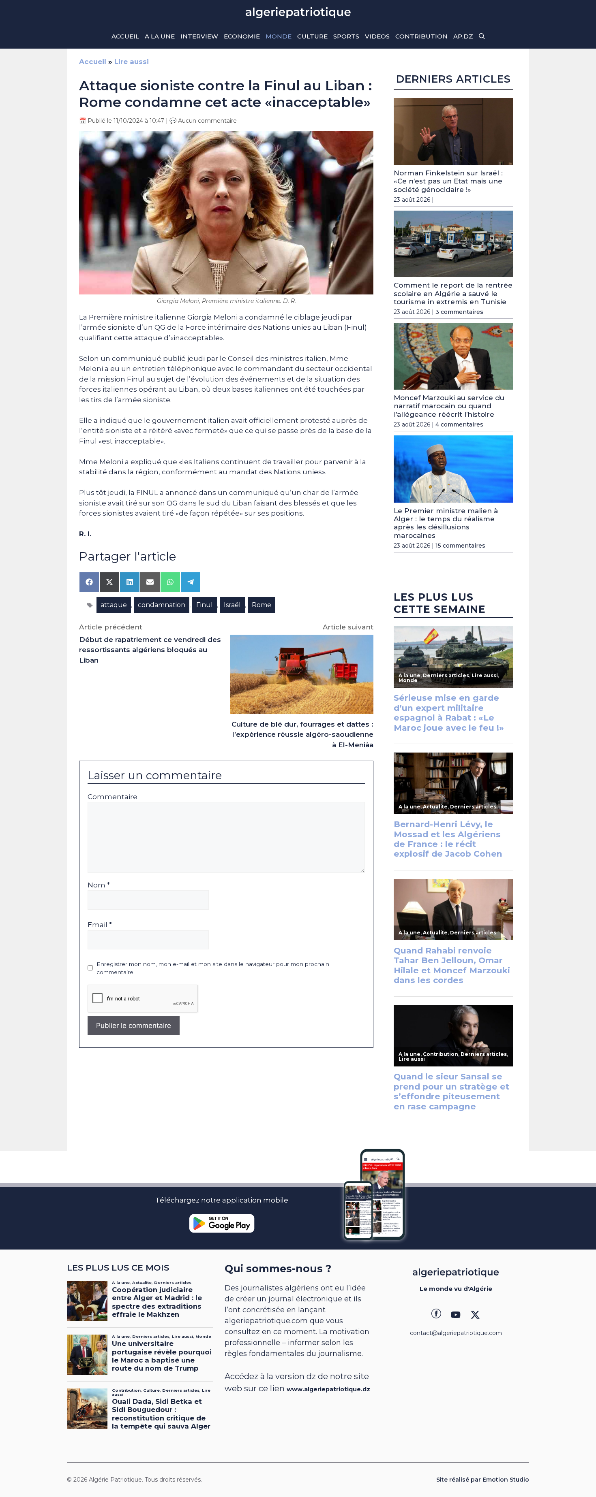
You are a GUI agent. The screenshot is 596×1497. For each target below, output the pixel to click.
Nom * (99, 885)
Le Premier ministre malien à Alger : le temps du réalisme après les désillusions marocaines (446, 523)
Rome (261, 605)
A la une (160, 36)
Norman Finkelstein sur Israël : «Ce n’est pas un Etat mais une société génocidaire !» (448, 181)
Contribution (421, 36)
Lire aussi (131, 62)
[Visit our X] (475, 1314)
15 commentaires (460, 545)
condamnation (161, 605)
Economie (242, 36)
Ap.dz (463, 36)
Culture (312, 36)
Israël (232, 605)
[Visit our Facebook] (436, 1314)
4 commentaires (459, 424)
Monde (279, 36)
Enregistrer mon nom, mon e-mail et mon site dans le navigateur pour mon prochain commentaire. (212, 968)
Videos (377, 36)
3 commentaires (459, 312)
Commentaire (112, 797)
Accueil (125, 36)
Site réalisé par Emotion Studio (482, 1479)
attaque (114, 605)
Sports (346, 36)
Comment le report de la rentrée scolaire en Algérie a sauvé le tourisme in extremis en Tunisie (453, 293)
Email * (100, 925)
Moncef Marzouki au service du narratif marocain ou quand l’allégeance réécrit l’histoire (449, 406)
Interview (199, 36)
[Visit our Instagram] (455, 1314)
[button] (482, 36)
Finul (204, 605)
